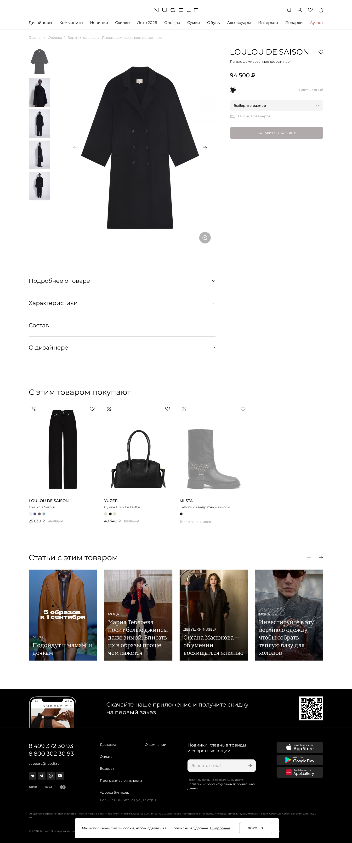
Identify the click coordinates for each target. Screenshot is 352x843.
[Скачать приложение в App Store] (300, 747)
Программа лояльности (121, 780)
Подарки (294, 22)
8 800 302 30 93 (51, 753)
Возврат (107, 768)
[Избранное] (310, 10)
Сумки (193, 22)
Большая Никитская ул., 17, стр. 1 (128, 800)
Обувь (213, 22)
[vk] (32, 776)
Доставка (108, 744)
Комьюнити (71, 22)
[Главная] (176, 10)
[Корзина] (320, 10)
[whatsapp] (51, 776)
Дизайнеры (40, 22)
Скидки (122, 22)
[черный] (233, 90)
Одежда (172, 22)
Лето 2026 (147, 22)
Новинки (99, 22)
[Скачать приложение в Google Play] (300, 760)
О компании (155, 744)
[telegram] (41, 776)
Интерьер (268, 22)
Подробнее (220, 828)
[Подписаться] (249, 766)
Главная (35, 37)
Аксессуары (239, 22)
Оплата (106, 756)
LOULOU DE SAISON (269, 52)
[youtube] (60, 776)
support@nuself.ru (44, 763)
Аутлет (316, 22)
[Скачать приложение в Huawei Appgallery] (300, 772)
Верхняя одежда (82, 37)
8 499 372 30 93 (51, 745)
